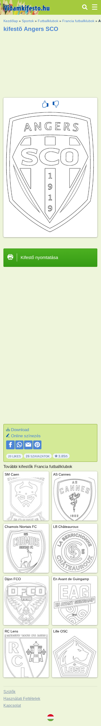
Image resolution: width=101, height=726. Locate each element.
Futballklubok (48, 21)
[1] (45, 105)
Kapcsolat (12, 705)
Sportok (28, 21)
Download (20, 429)
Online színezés (26, 436)
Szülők (9, 692)
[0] (55, 105)
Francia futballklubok (78, 21)
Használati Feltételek (21, 699)
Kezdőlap (10, 21)
